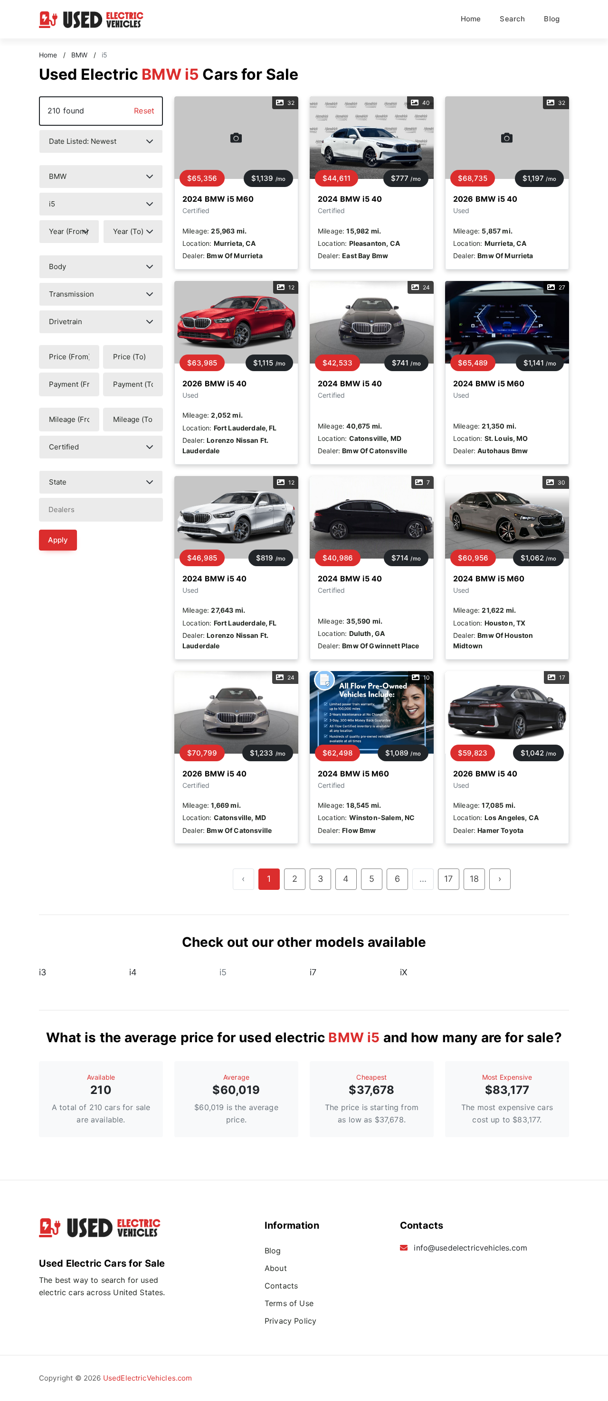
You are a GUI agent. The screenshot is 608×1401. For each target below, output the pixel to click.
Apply (58, 539)
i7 (313, 972)
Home (471, 18)
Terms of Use (289, 1303)
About (276, 1268)
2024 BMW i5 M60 (218, 199)
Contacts (281, 1285)
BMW (79, 55)
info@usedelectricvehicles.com (470, 1247)
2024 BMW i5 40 (350, 199)
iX (404, 972)
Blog (552, 18)
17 (448, 879)
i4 (133, 972)
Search (512, 18)
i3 (42, 972)
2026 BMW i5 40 (485, 199)
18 (474, 879)
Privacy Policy (290, 1321)
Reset (144, 110)
